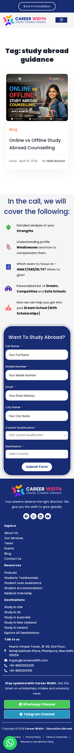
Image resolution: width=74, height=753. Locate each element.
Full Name (12, 346)
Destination (13, 446)
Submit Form (37, 466)
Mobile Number (16, 366)
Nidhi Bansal (56, 161)
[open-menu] (61, 20)
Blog (13, 129)
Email (9, 387)
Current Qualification (20, 428)
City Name (13, 407)
